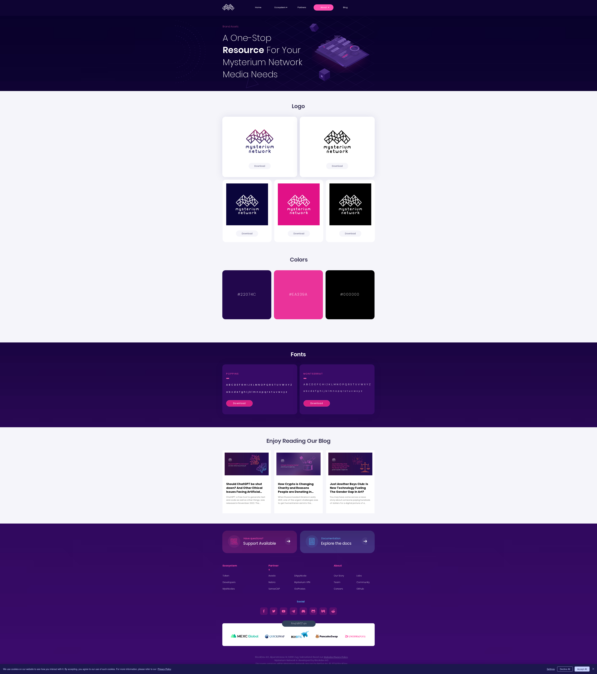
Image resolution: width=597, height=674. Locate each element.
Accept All (582, 669)
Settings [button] (551, 669)
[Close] (593, 669)
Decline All (565, 669)
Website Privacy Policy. (336, 657)
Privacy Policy (164, 669)
